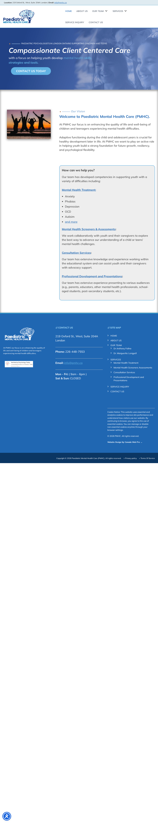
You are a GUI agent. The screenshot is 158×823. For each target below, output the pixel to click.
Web (134, 442)
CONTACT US (96, 22)
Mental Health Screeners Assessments (133, 367)
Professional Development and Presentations (92, 276)
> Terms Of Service (147, 458)
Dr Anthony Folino (122, 348)
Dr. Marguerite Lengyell (125, 353)
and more (71, 222)
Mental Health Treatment (126, 362)
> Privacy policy (130, 458)
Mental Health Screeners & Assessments (89, 229)
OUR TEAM (98, 11)
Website (111, 442)
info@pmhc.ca (60, 2)
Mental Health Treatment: (79, 190)
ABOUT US (82, 11)
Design (118, 442)
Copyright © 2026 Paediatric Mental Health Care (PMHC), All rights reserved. (88, 458)
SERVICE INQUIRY (74, 22)
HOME (68, 11)
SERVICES (118, 11)
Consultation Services (76, 253)
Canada (128, 442)
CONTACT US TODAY (31, 71)
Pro (138, 442)
